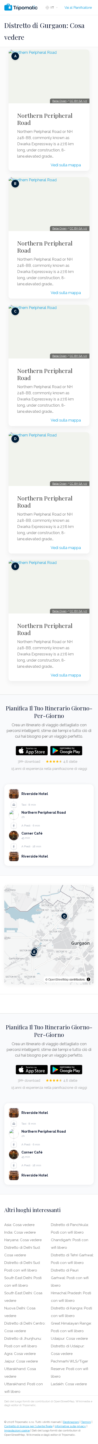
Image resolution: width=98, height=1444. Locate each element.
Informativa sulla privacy (70, 1426)
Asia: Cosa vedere (19, 1225)
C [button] (64, 916)
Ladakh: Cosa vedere (69, 1384)
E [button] (34, 951)
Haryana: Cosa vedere (23, 1240)
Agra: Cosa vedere (20, 1354)
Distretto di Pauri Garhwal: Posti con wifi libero (70, 1278)
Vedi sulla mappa (66, 165)
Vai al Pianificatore (78, 7)
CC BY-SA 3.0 (78, 101)
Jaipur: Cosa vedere (21, 1361)
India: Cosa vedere (20, 1232)
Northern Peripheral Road (45, 119)
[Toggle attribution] (88, 979)
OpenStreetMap (58, 979)
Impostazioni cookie (17, 1430)
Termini (86, 1422)
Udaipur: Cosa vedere (69, 1338)
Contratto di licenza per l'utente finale (28, 1426)
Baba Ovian (59, 101)
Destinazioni (71, 1422)
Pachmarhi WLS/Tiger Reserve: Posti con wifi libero (69, 1369)
